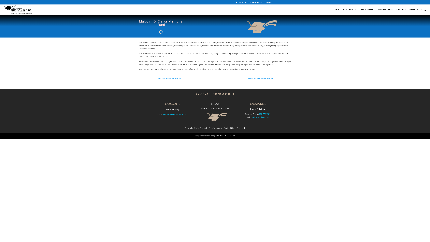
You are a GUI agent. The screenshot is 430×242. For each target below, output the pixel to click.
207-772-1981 (264, 114)
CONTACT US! (269, 2)
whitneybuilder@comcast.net (175, 114)
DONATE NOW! (255, 2)
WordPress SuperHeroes (225, 135)
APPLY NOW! (241, 2)
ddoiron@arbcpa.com (260, 117)
